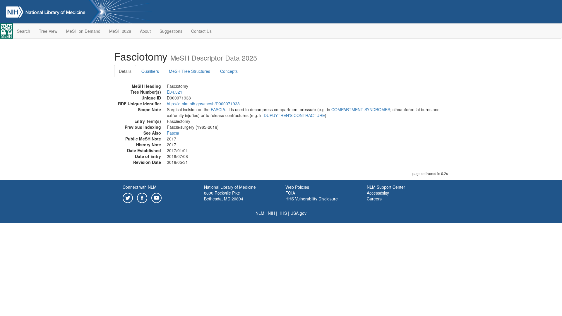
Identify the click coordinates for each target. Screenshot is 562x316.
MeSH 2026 (120, 31)
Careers (374, 199)
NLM (260, 213)
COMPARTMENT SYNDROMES (360, 109)
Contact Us (201, 31)
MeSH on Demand (83, 31)
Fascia (173, 133)
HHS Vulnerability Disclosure (311, 199)
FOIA (290, 193)
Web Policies (297, 187)
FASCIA (218, 109)
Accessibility (378, 193)
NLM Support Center (386, 187)
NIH (271, 213)
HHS (282, 213)
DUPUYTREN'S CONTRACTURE (294, 115)
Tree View (48, 31)
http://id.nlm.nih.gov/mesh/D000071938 (203, 104)
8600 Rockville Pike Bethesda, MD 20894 (223, 196)
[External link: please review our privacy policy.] (128, 197)
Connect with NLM (140, 187)
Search (23, 31)
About (145, 31)
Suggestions (171, 31)
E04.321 (174, 92)
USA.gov (298, 213)
